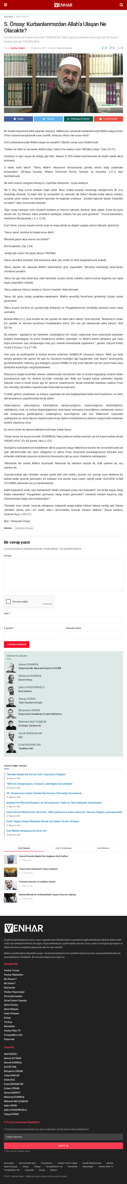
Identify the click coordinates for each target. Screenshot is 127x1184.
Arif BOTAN (10, 1067)
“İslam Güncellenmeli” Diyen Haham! (38, 869)
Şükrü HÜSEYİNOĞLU (32, 687)
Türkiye (8, 1022)
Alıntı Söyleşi (11, 1005)
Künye (42, 1170)
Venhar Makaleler (13, 974)
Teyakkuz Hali (26, 748)
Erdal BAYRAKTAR (30, 744)
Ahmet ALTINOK (12, 1058)
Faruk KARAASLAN (30, 733)
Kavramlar (9, 987)
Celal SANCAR (11, 1075)
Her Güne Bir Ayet (27, 1163)
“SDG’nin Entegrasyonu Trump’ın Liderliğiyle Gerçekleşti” (39, 783)
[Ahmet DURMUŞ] (11, 667)
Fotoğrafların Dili (13, 1035)
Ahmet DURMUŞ (29, 664)
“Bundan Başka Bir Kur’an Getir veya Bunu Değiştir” (36, 774)
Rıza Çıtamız (25, 691)
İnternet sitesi (73, 628)
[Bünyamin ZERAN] (11, 713)
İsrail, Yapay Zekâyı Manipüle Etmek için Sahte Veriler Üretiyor (42, 821)
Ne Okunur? (10, 979)
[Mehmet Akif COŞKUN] (11, 724)
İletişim (53, 1170)
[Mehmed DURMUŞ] (11, 679)
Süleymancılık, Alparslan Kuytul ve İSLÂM (40, 668)
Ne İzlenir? (10, 983)
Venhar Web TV (12, 1030)
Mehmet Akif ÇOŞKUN (16, 1101)
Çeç (20, 737)
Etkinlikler (9, 1026)
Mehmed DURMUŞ (30, 675)
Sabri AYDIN (10, 1105)
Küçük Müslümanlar (92, 1163)
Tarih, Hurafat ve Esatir (30, 702)
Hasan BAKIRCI (12, 1092)
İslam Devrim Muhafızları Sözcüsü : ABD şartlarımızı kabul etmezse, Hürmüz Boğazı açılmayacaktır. (64, 812)
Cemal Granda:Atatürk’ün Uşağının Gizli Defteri (43, 856)
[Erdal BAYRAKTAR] (11, 747)
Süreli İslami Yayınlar (15, 1000)
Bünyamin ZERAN (29, 710)
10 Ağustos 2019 (38, 48)
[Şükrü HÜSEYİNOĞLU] (11, 690)
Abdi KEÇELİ (10, 1054)
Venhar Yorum (12, 970)
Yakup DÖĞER (27, 698)
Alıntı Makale (11, 1009)
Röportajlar (88, 1166)
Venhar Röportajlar (14, 992)
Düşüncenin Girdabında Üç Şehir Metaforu (40, 714)
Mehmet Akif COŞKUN (32, 721)
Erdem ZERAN (11, 1088)
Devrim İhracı (25, 679)
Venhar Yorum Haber (67, 1163)
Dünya (7, 1017)
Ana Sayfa (8, 17)
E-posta (9, 628)
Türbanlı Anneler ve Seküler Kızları (37, 881)
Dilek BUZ (9, 1079)
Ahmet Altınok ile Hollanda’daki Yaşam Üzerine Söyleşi (47, 894)
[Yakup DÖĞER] (11, 701)
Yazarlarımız (46, 1163)
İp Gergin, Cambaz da (30, 725)
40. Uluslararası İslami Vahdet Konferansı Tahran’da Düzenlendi (43, 793)
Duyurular (9, 1039)
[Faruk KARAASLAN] (11, 736)
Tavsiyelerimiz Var (54, 1166)
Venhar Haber (17, 48)
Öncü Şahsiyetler (13, 996)
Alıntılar (110, 1163)
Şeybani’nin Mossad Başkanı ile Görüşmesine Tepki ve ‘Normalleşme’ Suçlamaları (54, 802)
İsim (7, 613)
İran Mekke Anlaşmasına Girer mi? (26, 830)
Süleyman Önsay (24, 528)
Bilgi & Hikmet (22, 17)
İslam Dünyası (11, 1013)
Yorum (7, 555)
